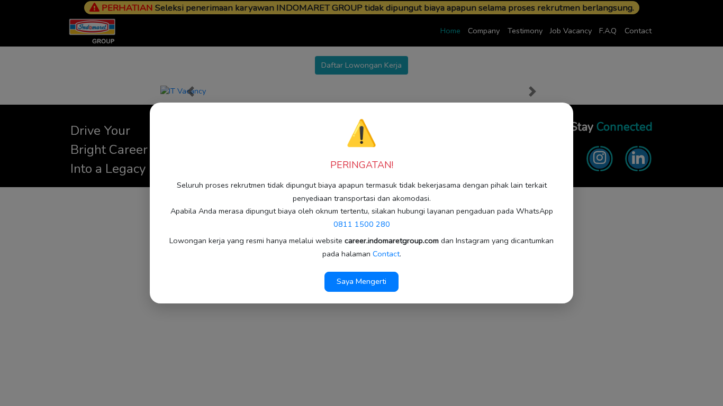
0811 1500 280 (361, 224)
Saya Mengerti (361, 281)
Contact (386, 253)
